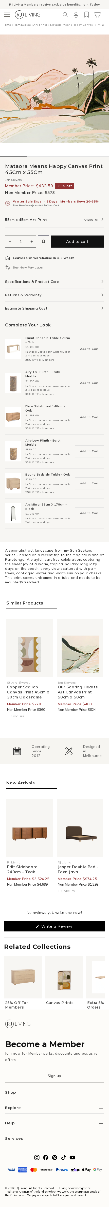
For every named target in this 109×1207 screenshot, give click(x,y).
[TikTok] (63, 1158)
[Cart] (97, 14)
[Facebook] (46, 1158)
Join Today (91, 4)
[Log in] (75, 14)
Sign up (54, 1076)
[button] (7, 14)
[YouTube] (72, 1158)
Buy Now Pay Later (28, 267)
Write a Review (64, 927)
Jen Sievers (13, 180)
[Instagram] (37, 1158)
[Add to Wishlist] (43, 241)
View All (92, 220)
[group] (28, 751)
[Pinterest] (54, 1158)
